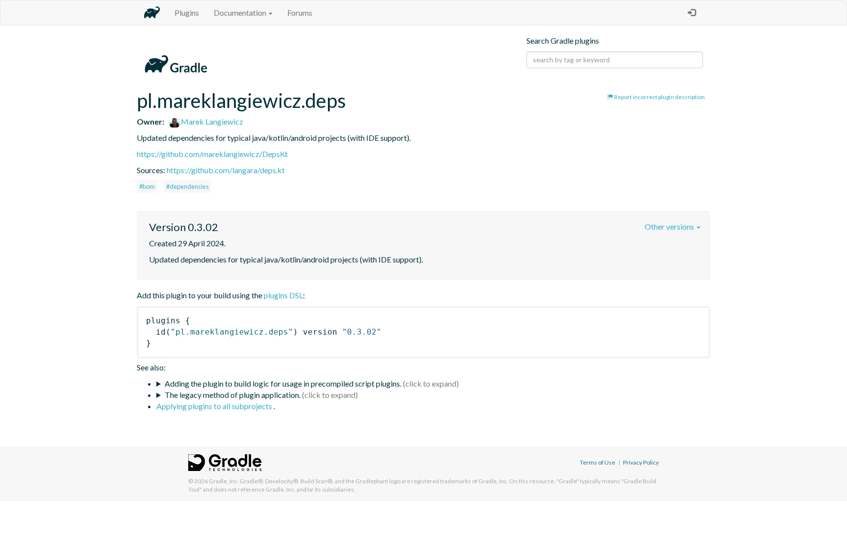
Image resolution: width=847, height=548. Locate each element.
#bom (147, 186)
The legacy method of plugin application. (232, 394)
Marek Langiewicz (211, 121)
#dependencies (187, 186)
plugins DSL (283, 295)
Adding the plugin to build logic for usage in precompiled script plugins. (283, 383)
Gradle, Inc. (224, 481)
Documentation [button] (241, 12)
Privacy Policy (641, 462)
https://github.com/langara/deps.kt (226, 170)
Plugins (186, 12)
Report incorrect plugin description (659, 97)
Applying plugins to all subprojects (215, 406)
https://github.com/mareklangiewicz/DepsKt (212, 153)
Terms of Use (597, 462)
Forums (299, 12)
